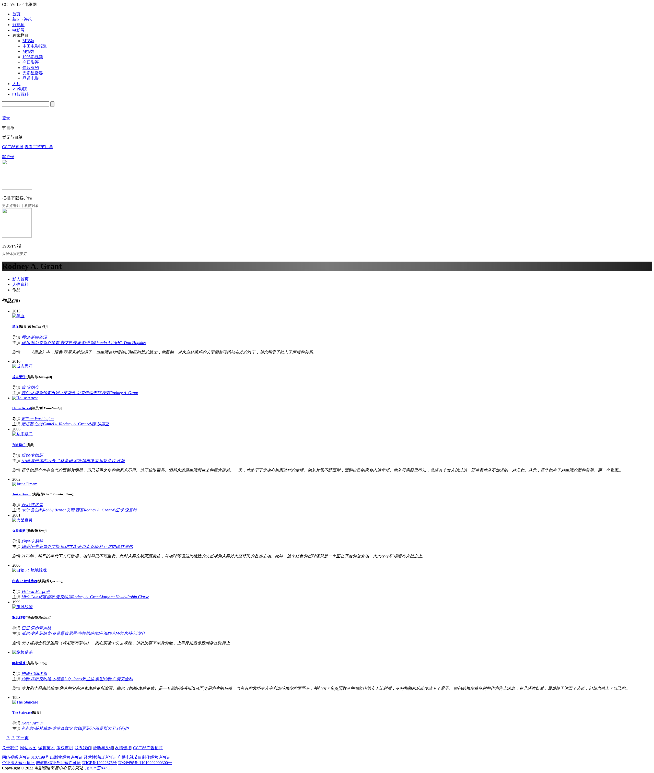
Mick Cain (29, 597)
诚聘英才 (46, 748)
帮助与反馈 (103, 748)
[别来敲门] (22, 434)
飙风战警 (19, 617)
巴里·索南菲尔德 (36, 628)
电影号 (18, 30)
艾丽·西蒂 (75, 510)
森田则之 (55, 393)
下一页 (22, 738)
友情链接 (123, 748)
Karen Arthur (32, 723)
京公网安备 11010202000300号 (145, 762)
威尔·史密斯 (32, 633)
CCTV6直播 (13, 147)
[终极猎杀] (22, 652)
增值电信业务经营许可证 (58, 762)
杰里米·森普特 (124, 510)
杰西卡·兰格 (53, 461)
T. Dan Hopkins (133, 343)
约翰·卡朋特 (32, 541)
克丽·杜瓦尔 (100, 546)
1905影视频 (32, 57)
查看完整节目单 (39, 147)
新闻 (16, 19)
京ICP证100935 (98, 768)
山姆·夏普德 (32, 461)
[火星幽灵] (22, 520)
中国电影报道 (34, 46)
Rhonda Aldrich (107, 343)
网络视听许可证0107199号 (25, 757)
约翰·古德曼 (53, 679)
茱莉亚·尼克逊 (76, 393)
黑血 (15, 327)
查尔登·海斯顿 (34, 393)
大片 (16, 83)
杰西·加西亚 (98, 424)
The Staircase (22, 713)
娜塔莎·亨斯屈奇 (36, 546)
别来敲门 (19, 445)
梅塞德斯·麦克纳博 (55, 597)
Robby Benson (54, 510)
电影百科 (20, 94)
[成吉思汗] (22, 366)
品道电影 (30, 78)
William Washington (37, 418)
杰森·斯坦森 (79, 546)
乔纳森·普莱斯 (60, 343)
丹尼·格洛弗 (32, 504)
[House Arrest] (25, 398)
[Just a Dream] (24, 484)
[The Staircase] (25, 702)
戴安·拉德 (73, 728)
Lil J (56, 424)
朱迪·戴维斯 (83, 343)
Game (48, 424)
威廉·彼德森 (53, 728)
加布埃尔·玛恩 (94, 461)
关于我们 (10, 748)
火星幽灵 (19, 531)
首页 (16, 14)
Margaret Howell (113, 597)
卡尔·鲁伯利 (32, 510)
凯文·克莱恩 (53, 633)
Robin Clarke (138, 597)
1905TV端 (11, 246)
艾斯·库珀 (59, 546)
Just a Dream (21, 494)
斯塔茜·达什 (32, 424)
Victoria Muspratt (35, 591)
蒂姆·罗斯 (73, 461)
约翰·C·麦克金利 (118, 679)
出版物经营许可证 (66, 757)
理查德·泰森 (99, 393)
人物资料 (20, 284)
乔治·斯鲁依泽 (34, 337)
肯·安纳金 (30, 387)
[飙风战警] (22, 607)
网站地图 (28, 748)
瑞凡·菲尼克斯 (34, 343)
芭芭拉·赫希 (32, 728)
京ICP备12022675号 (99, 762)
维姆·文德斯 (32, 455)
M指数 (28, 51)
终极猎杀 (19, 663)
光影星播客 (32, 73)
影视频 (18, 24)
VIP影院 (19, 89)
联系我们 (83, 748)
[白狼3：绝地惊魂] (29, 570)
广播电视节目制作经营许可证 (144, 757)
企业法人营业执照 (18, 762)
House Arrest (21, 408)
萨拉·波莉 (116, 461)
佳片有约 (30, 67)
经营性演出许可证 (100, 757)
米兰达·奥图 (92, 679)
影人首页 (20, 279)
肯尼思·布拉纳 (77, 633)
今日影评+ (31, 62)
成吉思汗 (19, 377)
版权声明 (64, 748)
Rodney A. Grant (124, 393)
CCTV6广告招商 (148, 748)
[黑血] (18, 316)
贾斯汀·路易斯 (94, 728)
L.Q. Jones (73, 679)
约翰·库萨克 (32, 679)
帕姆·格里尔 (122, 546)
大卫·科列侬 (118, 728)
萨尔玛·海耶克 (102, 633)
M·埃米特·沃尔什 (130, 633)
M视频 (28, 41)
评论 (28, 19)
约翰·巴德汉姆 (34, 673)
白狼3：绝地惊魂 (24, 581)
